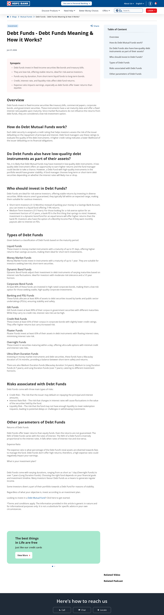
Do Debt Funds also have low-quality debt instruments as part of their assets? (129, 50)
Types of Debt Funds (119, 62)
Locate (103, 610)
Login (150, 10)
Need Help (68, 10)
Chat (83, 610)
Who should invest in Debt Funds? (125, 57)
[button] (76, 3)
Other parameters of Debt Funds (125, 73)
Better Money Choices (88, 10)
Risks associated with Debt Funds (125, 68)
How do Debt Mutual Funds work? (126, 42)
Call (63, 610)
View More (22, 555)
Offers (105, 10)
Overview (114, 37)
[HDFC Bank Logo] (18, 3)
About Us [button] (128, 3)
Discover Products (50, 10)
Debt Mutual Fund (36, 497)
